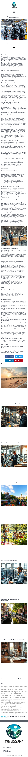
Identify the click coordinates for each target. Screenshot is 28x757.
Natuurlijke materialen (11, 706)
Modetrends (3, 706)
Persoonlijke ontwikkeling (6, 709)
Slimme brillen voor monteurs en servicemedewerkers (13, 442)
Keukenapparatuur (10, 702)
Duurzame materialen (16, 691)
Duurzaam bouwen (16, 687)
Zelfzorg (16, 713)
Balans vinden (3, 686)
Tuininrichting (6, 713)
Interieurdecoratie (20, 699)
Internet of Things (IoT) (22, 700)
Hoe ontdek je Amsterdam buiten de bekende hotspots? (13, 639)
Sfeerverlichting (15, 709)
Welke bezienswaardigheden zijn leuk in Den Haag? (13, 521)
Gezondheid (4, 699)
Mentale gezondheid (10, 703)
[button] (14, 12)
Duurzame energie (7, 691)
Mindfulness (4, 705)
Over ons (5, 750)
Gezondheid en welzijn (11, 699)
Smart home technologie (13, 710)
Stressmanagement (5, 712)
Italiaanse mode (4, 702)
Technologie (3, 716)
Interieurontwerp (14, 700)
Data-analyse (23, 686)
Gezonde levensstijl (6, 697)
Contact (5, 748)
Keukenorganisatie (17, 702)
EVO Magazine (7, 747)
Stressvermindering (15, 712)
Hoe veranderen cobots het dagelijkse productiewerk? (13, 482)
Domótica (10, 687)
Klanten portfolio (7, 751)
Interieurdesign (6, 701)
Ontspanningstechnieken (8, 708)
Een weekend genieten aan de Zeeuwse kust (11, 403)
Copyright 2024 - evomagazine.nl (14, 755)
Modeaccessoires (19, 704)
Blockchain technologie (12, 686)
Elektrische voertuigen (10, 693)
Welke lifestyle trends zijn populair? (9, 560)
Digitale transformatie (4, 687)
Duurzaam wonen (17, 689)
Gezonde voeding (19, 697)
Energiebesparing (15, 695)
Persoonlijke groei (21, 707)
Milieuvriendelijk (18, 703)
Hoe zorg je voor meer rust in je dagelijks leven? (12, 678)
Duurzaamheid (6, 689)
